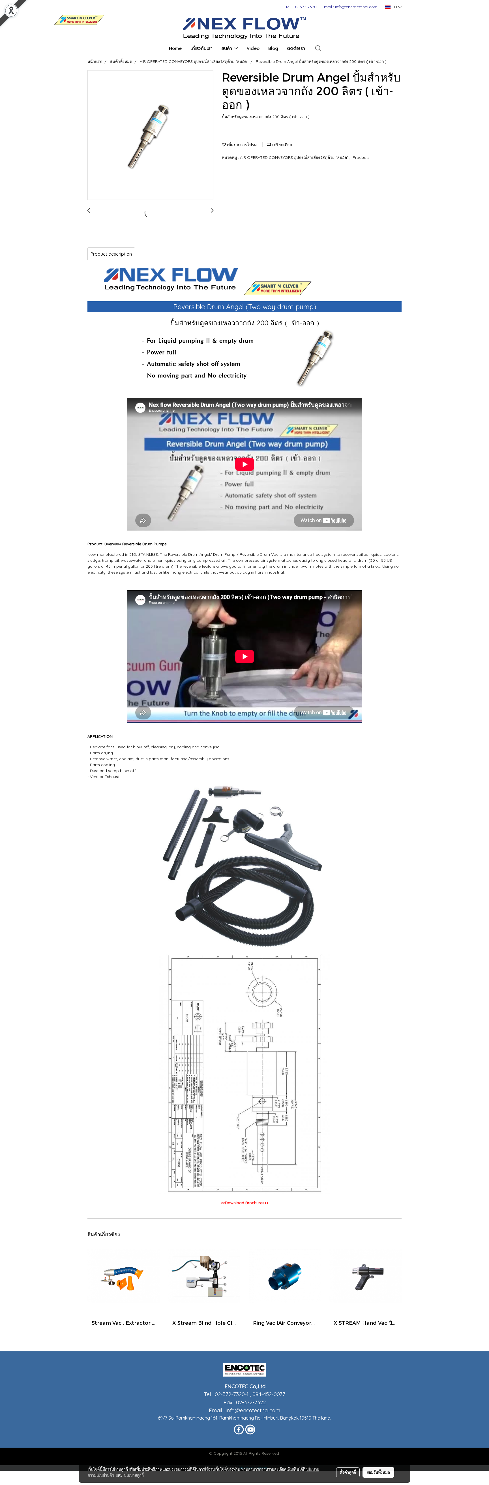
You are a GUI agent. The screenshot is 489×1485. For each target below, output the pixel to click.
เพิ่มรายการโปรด (241, 144)
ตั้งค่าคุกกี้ (348, 1472)
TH (394, 6)
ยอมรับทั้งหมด (378, 1472)
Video (252, 48)
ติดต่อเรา (296, 48)
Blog (273, 48)
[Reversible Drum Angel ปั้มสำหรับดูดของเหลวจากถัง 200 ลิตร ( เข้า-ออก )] (150, 135)
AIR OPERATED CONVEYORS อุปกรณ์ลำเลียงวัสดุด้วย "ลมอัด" (294, 157)
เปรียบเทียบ (281, 144)
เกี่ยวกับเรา (201, 48)
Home (175, 48)
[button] (318, 48)
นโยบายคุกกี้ (134, 1475)
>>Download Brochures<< (244, 1202)
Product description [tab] (111, 254)
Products (361, 157)
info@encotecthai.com (253, 1410)
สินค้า (227, 48)
